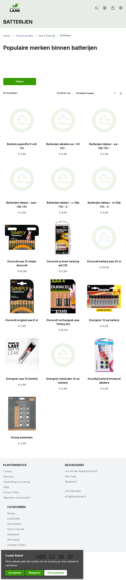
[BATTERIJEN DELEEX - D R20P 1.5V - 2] (104, 189)
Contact (7, 471)
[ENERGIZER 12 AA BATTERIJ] (104, 304)
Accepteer (15, 572)
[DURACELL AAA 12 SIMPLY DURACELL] (22, 247)
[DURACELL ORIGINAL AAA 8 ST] (22, 304)
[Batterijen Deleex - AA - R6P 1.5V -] (104, 130)
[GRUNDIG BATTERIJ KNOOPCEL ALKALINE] (104, 365)
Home (6, 35)
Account (105, 8)
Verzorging (13, 539)
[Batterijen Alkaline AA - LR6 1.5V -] (63, 130)
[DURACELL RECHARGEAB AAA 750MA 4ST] (63, 306)
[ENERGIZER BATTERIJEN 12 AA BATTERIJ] (63, 365)
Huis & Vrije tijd (46, 35)
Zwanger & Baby (16, 544)
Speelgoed (13, 534)
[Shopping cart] (113, 8)
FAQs (6, 487)
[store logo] (15, 8)
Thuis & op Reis (24, 35)
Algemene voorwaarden (16, 497)
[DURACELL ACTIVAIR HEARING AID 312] (63, 247)
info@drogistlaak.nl (75, 496)
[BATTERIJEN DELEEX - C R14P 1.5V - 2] (63, 189)
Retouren (8, 476)
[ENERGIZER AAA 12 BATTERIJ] (22, 363)
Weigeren (34, 572)
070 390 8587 (73, 491)
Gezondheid (14, 523)
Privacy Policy (11, 492)
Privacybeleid (56, 572)
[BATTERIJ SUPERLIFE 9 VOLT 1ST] (22, 130)
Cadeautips (13, 518)
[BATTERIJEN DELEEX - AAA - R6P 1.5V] (22, 189)
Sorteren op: (64, 93)
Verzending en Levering (16, 481)
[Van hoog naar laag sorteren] (121, 93)
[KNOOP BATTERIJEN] (22, 422)
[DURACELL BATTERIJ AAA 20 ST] (104, 246)
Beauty (11, 513)
